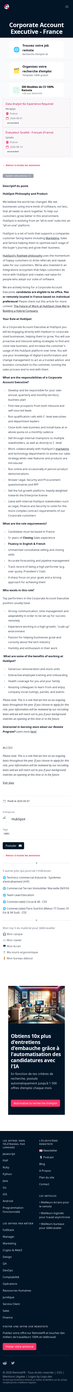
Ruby (6, 1167)
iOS (5, 1194)
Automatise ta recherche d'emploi (35, 1103)
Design (7, 1257)
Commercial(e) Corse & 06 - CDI (27, 902)
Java (5, 1181)
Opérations (10, 1284)
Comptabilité (11, 1277)
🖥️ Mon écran (12, 946)
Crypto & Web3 (12, 1250)
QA (5, 1263)
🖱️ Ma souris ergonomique (20, 952)
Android (8, 1201)
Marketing (52, 238)
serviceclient (13, 123)
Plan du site (46, 1177)
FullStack (8, 1230)
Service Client (11, 1304)
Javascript (9, 1154)
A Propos (45, 1171)
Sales (6, 1311)
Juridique (8, 1297)
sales (6, 833)
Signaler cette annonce (16, 175)
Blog (42, 1164)
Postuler (11, 846)
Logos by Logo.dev (40, 1376)
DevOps (8, 1270)
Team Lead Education (20, 895)
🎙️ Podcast (46, 1157)
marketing (62, 449)
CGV (59, 1372)
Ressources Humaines (17, 1290)
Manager (8, 1237)
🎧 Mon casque (13, 934)
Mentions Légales (14, 1376)
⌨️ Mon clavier (12, 940)
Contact (44, 1184)
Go (4, 1187)
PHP (5, 1160)
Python (7, 1174)
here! (33, 731)
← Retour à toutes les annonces (21, 165)
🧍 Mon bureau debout (18, 958)
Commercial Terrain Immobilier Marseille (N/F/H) (38, 888)
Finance (8, 1317)
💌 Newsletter (48, 1150)
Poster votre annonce (19, 1346)
